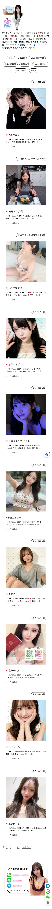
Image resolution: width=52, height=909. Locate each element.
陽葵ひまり (13, 81)
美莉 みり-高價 (14, 158)
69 (18, 847)
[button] (9, 58)
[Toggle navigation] (48, 26)
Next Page (26, 847)
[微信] (48, 897)
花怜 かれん (13, 694)
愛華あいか (13, 617)
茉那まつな (13, 770)
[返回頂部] (48, 902)
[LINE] (48, 891)
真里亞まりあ (13, 464)
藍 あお (11, 541)
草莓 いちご (13, 311)
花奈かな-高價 (14, 235)
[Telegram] (48, 886)
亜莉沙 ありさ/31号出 (17, 388)
